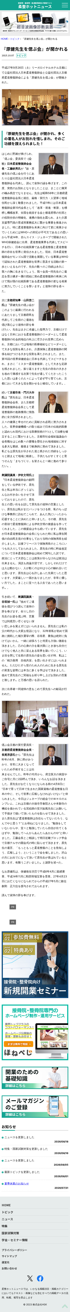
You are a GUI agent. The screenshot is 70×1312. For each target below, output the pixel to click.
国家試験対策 (10, 1233)
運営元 (5, 1262)
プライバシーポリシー (14, 1250)
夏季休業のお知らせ (16, 1183)
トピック (15, 38)
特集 (4, 1226)
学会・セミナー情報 (15, 1240)
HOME (4, 38)
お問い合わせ (9, 1268)
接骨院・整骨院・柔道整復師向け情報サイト (35, 5)
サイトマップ (9, 1256)
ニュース (7, 1219)
